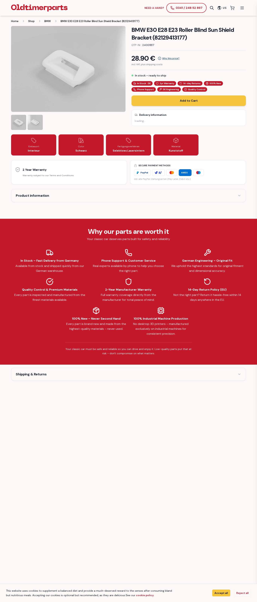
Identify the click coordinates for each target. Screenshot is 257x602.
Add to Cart (189, 101)
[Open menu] (242, 8)
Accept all (221, 593)
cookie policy (145, 595)
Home (14, 21)
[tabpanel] (68, 69)
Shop (31, 21)
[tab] (18, 122)
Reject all (242, 593)
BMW (47, 21)
